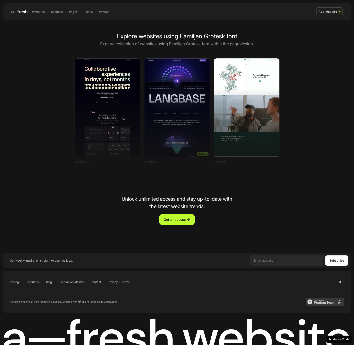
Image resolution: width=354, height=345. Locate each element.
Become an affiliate (71, 282)
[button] (177, 219)
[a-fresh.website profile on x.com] (340, 282)
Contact (96, 282)
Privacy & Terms (118, 282)
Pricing (14, 282)
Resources (33, 282)
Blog (49, 282)
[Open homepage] (19, 11)
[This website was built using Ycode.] (339, 339)
